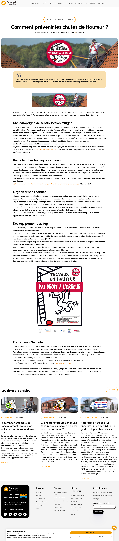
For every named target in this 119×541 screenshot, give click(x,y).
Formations (40, 505)
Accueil (49, 19)
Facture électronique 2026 (60, 494)
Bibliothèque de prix (60, 498)
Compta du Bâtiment (61, 501)
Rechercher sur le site (102, 503)
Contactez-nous (76, 498)
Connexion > (102, 3)
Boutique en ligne (59, 510)
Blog (51, 3)
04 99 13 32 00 (90, 3)
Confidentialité (76, 508)
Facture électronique (75, 3)
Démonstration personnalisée (102, 492)
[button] (60, 3)
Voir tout (112, 390)
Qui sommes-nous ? (78, 495)
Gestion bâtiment (49, 417)
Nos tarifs (39, 496)
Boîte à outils (58, 507)
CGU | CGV (74, 511)
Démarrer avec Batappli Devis (102, 496)
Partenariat (57, 504)
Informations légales (90, 417)
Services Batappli (41, 502)
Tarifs (44, 3)
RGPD (73, 514)
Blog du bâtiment (59, 19)
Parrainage (74, 501)
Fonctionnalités (34, 3)
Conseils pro (8, 417)
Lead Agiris (96, 499)
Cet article (69, 19)
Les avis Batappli (76, 505)
